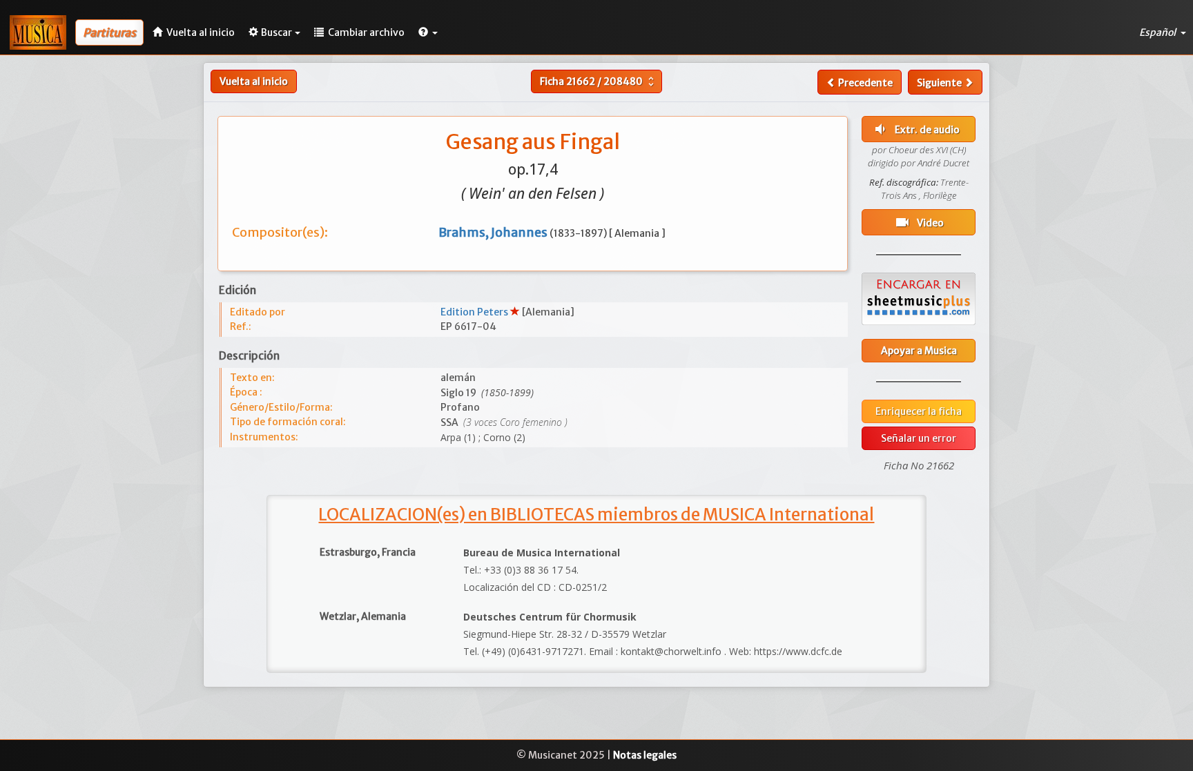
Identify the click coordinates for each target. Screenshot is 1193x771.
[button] (428, 32)
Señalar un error (918, 438)
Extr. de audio (916, 129)
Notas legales (645, 755)
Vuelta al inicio (254, 81)
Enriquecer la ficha (918, 411)
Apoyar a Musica (919, 350)
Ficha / (598, 81)
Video (919, 222)
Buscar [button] (276, 32)
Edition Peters (475, 312)
